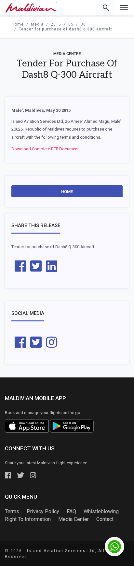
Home (67, 191)
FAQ (71, 511)
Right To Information (28, 519)
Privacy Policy (43, 511)
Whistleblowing (101, 511)
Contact (105, 519)
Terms (12, 511)
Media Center (73, 519)
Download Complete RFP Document (45, 148)
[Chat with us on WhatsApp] (114, 546)
